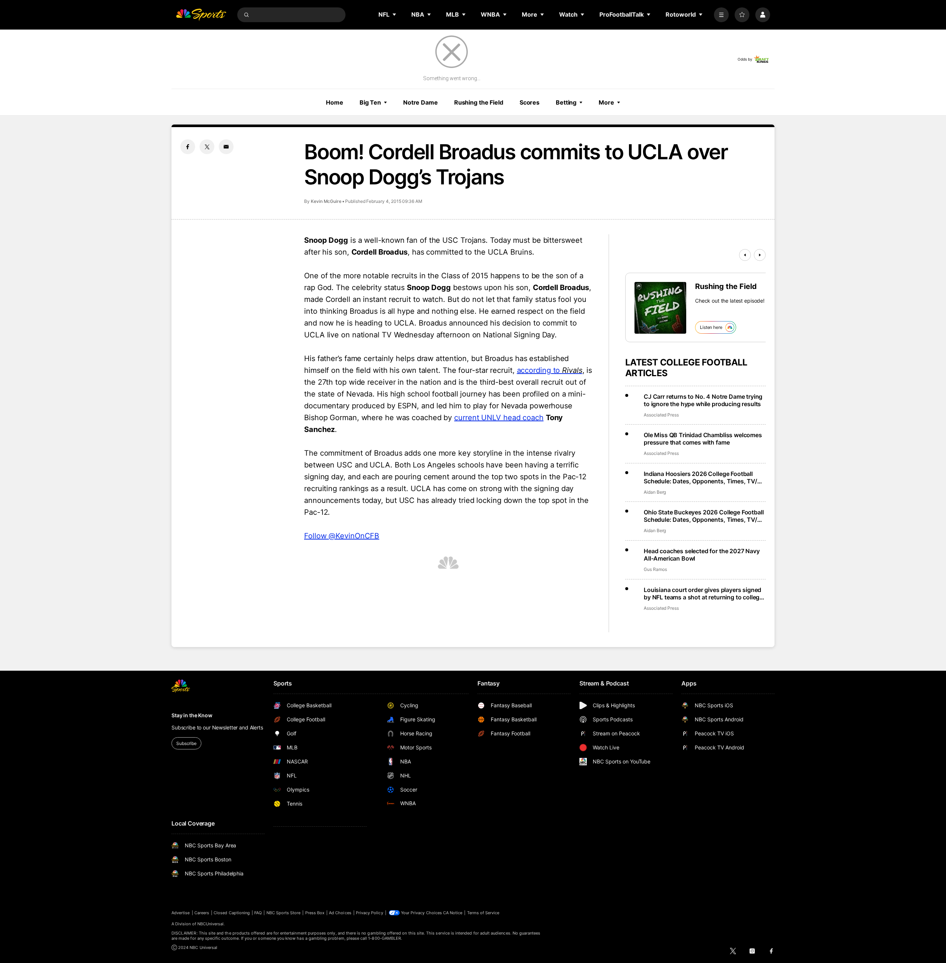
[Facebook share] (187, 146)
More (606, 102)
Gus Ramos (655, 569)
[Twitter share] (207, 146)
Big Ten (370, 102)
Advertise (180, 912)
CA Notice (453, 912)
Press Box (315, 912)
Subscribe (186, 743)
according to (549, 370)
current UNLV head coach (499, 417)
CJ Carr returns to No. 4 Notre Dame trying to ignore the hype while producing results (703, 400)
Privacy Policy (369, 912)
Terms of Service (483, 912)
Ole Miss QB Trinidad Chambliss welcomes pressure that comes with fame (703, 438)
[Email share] (226, 146)
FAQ (258, 912)
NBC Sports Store (283, 912)
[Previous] (745, 255)
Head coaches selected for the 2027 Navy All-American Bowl (702, 554)
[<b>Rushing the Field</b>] (660, 308)
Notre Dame (420, 102)
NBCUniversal (210, 923)
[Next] (760, 255)
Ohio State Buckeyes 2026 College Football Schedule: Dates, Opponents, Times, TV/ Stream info (703, 515)
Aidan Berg (655, 492)
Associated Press (661, 415)
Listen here (711, 327)
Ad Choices (340, 912)
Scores (530, 102)
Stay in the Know (191, 715)
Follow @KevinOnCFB (341, 535)
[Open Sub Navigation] (394, 14)
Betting (566, 102)
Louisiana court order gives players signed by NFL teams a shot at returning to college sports (703, 593)
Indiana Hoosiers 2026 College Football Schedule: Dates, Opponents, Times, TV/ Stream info (700, 477)
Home (334, 102)
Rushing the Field (478, 102)
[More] (721, 14)
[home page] (201, 15)
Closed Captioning (232, 912)
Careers (201, 912)
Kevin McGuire (326, 201)
